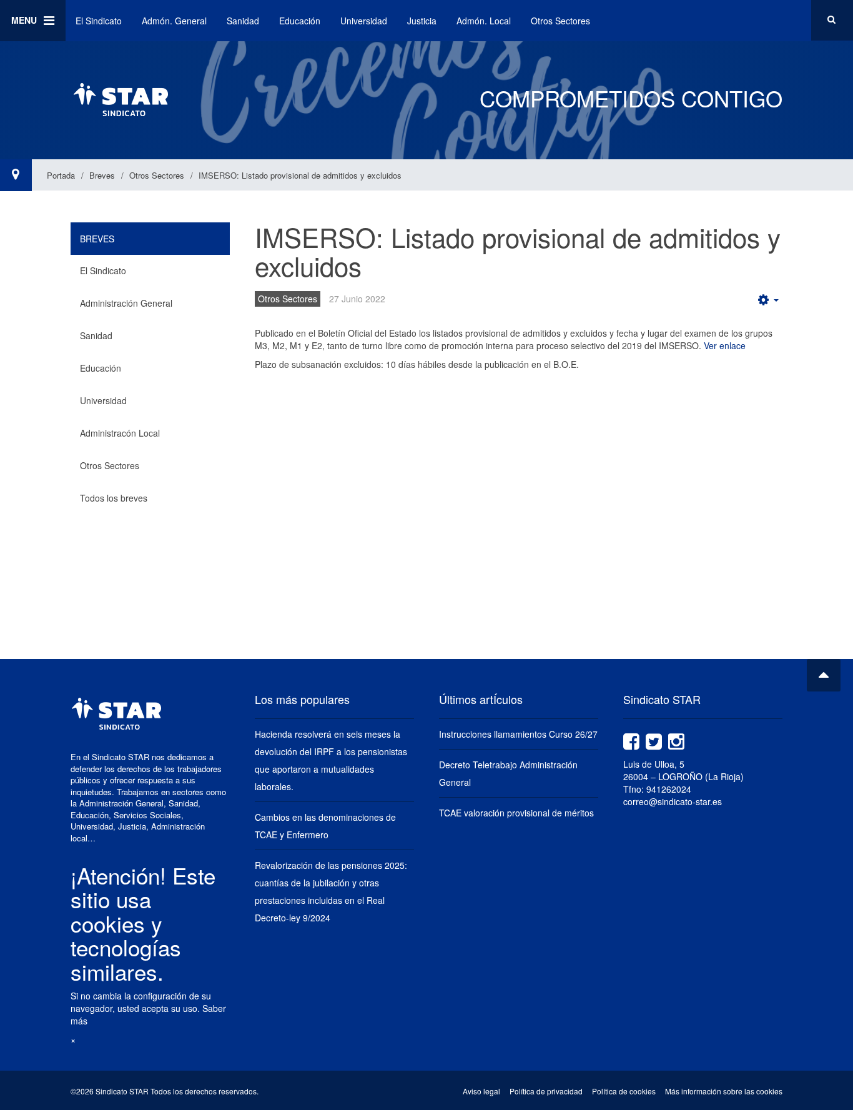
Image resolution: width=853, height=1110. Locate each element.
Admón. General (174, 20)
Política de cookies (624, 1091)
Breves (102, 175)
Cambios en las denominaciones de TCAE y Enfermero (325, 826)
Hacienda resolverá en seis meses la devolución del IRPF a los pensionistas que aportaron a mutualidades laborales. (331, 760)
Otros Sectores (560, 20)
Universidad (363, 20)
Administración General (126, 303)
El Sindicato (99, 20)
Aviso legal (481, 1091)
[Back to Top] (824, 675)
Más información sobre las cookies (723, 1091)
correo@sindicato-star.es (672, 801)
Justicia (421, 20)
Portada (61, 175)
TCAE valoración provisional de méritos (516, 812)
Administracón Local (120, 433)
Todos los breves (113, 498)
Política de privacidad (546, 1091)
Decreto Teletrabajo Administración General (508, 773)
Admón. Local (483, 20)
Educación (299, 20)
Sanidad (243, 20)
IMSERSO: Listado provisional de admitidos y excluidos (518, 251)
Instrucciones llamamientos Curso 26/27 (518, 734)
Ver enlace (725, 345)
